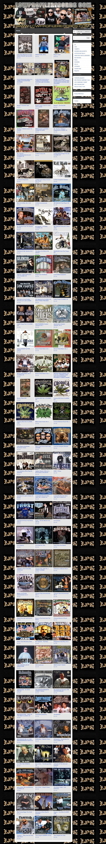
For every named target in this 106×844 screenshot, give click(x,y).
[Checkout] (87, 31)
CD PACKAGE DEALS (79, 53)
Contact (76, 100)
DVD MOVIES (77, 57)
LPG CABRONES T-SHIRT (80, 82)
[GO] (88, 38)
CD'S (75, 46)
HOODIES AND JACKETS (80, 51)
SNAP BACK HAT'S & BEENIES (82, 55)
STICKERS (77, 66)
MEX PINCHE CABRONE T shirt (82, 80)
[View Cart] (80, 31)
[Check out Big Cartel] (77, 105)
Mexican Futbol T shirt (79, 86)
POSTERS (77, 62)
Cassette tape (77, 68)
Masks (75, 59)
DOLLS (76, 64)
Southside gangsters (79, 77)
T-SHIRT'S (76, 49)
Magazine (76, 70)
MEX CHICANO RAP (79, 84)
